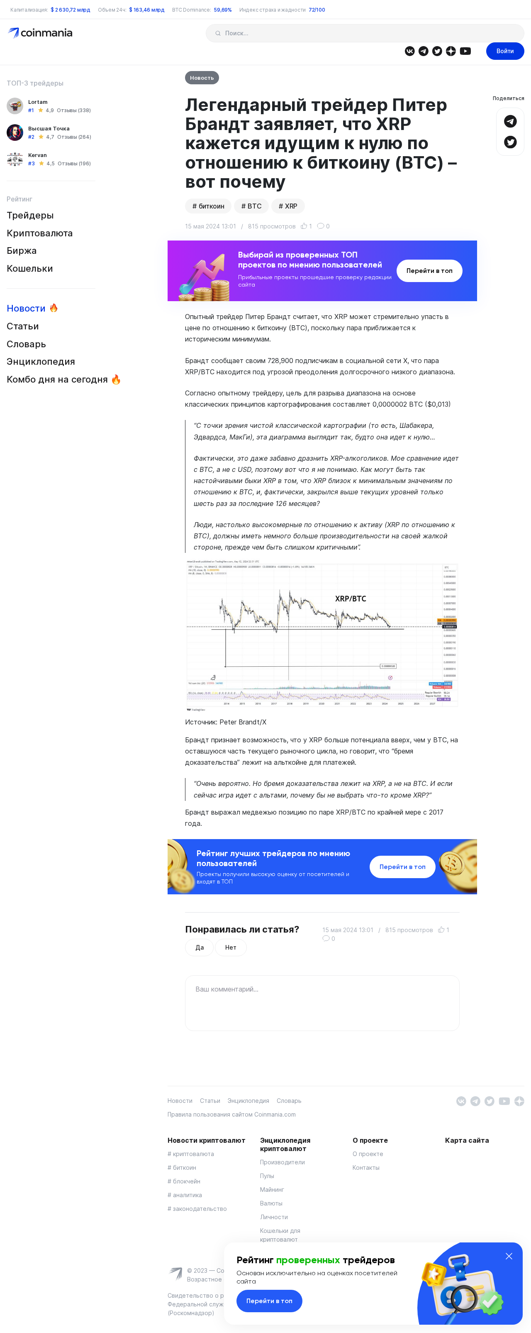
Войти (505, 50)
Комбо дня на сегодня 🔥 (64, 379)
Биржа (22, 250)
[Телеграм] (423, 50)
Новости (26, 308)
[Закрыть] (509, 1256)
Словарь (26, 344)
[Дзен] (451, 50)
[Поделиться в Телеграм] (510, 120)
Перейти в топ (430, 271)
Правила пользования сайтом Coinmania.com (232, 1114)
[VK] (409, 50)
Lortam (38, 101)
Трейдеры (30, 215)
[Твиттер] (437, 50)
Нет (230, 947)
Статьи (23, 326)
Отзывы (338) (73, 110)
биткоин (211, 206)
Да (199, 947)
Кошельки (30, 268)
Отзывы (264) (74, 137)
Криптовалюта (40, 233)
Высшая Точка (49, 128)
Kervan (37, 155)
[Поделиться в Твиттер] (510, 141)
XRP (291, 206)
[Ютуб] (465, 50)
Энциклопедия (41, 361)
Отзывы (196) (74, 163)
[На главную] (41, 32)
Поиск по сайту (218, 33)
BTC (254, 206)
